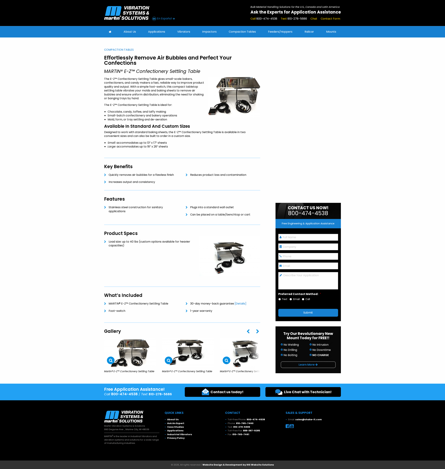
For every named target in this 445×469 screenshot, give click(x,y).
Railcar (309, 32)
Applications (156, 32)
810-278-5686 (241, 427)
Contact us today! (226, 392)
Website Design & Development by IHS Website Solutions (238, 464)
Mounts (331, 32)
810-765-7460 (244, 423)
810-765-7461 (240, 434)
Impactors (209, 32)
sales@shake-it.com (308, 419)
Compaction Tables (242, 32)
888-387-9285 (251, 430)
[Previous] (248, 331)
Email (296, 299)
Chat (313, 19)
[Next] (257, 331)
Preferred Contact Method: (299, 294)
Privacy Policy (176, 438)
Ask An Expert (175, 423)
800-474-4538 (256, 419)
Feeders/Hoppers (280, 32)
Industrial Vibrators (179, 434)
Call (263, 19)
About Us (130, 32)
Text (294, 19)
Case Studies (175, 427)
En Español (164, 18)
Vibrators (183, 32)
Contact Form (330, 19)
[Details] (240, 304)
